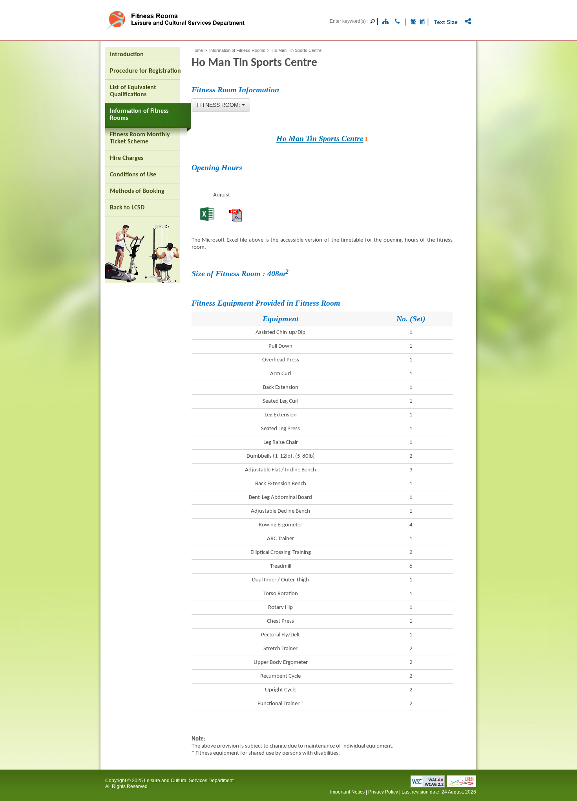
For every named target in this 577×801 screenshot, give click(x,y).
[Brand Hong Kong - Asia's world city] (461, 785)
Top (500, 782)
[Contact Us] (397, 22)
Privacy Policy (383, 792)
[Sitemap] (385, 22)
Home (197, 50)
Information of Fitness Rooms (237, 50)
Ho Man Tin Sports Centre (319, 138)
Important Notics (347, 792)
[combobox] (221, 105)
